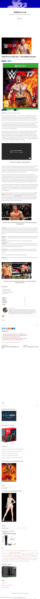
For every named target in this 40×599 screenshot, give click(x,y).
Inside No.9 (11, 556)
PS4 (12, 257)
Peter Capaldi (21, 558)
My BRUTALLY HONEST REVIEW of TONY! (10, 453)
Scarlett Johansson (17, 559)
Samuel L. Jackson (9, 559)
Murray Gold (14, 558)
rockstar (34, 558)
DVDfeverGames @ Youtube (7, 585)
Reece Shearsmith (28, 558)
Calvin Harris (29, 550)
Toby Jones (21, 561)
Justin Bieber (33, 556)
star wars (34, 559)
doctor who (14, 553)
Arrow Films (4, 583)
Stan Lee (24, 559)
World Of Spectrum (5, 587)
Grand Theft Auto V (27, 555)
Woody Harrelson (27, 561)
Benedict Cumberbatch (14, 550)
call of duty (22, 550)
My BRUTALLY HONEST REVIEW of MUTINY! (10, 455)
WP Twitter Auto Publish (16, 598)
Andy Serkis (4, 550)
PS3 (18, 257)
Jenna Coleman (18, 556)
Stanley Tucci (29, 559)
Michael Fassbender (7, 558)
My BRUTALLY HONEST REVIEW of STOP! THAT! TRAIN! (12, 457)
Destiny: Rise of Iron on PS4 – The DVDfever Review (13, 339)
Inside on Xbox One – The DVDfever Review (11, 336)
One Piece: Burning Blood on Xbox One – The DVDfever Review (15, 335)
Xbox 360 (22, 257)
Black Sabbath (8, 342)
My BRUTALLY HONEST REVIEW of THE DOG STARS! (12, 451)
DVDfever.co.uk (20, 12)
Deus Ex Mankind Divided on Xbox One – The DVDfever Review (15, 338)
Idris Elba (7, 556)
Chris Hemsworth (33, 550)
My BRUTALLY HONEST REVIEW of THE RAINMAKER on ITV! (13, 449)
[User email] (3, 316)
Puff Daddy (14, 342)
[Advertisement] (20, 28)
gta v (3, 556)
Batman (8, 550)
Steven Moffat (5, 561)
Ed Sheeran (11, 555)
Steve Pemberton (11, 561)
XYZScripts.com (25, 598)
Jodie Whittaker (28, 556)
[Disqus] (20, 362)
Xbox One (15, 257)
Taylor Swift (17, 561)
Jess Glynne (24, 556)
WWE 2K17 (18, 342)
